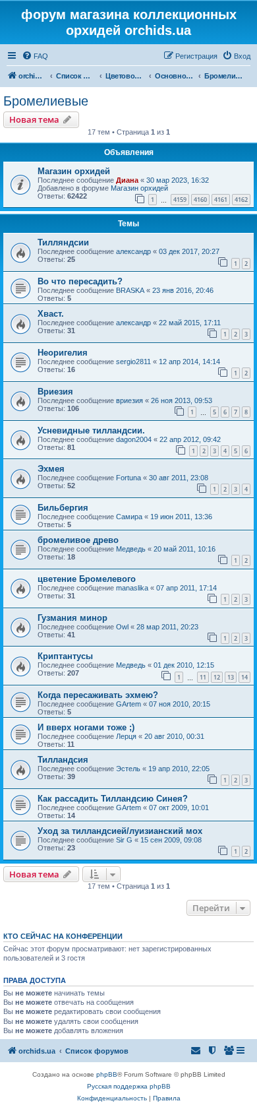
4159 (179, 199)
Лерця (126, 736)
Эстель (128, 769)
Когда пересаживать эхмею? (98, 695)
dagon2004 (134, 439)
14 (244, 677)
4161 (220, 199)
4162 (241, 199)
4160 (200, 199)
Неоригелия (63, 353)
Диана (127, 180)
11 (203, 677)
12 (217, 677)
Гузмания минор (72, 618)
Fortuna (128, 478)
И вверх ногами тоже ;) (86, 727)
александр (133, 251)
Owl (122, 627)
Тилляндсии (63, 242)
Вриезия (55, 392)
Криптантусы (65, 656)
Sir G (124, 840)
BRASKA (130, 290)
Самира (129, 517)
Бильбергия (63, 508)
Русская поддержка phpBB (129, 1086)
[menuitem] (35, 56)
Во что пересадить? (80, 281)
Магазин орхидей (74, 171)
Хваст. (51, 314)
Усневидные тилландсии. (91, 430)
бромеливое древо (78, 540)
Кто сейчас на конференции (63, 936)
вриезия (129, 400)
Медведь (131, 549)
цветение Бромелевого (87, 579)
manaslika (132, 588)
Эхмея (51, 469)
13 (230, 677)
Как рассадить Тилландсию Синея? (113, 799)
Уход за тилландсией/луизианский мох (120, 831)
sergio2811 (133, 361)
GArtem (128, 704)
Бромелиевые (45, 101)
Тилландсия (63, 760)
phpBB (106, 1074)
